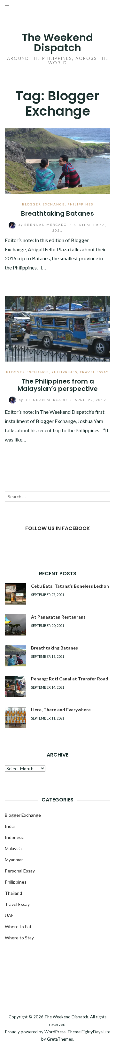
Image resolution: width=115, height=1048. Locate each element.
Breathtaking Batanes (57, 213)
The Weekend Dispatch (57, 42)
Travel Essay (94, 372)
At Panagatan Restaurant (58, 617)
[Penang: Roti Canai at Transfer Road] (15, 686)
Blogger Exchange (43, 204)
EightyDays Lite (95, 1031)
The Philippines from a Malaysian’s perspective (58, 385)
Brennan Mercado (43, 224)
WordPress (54, 1031)
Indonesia (15, 837)
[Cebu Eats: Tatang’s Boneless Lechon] (15, 594)
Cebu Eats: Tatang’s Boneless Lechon (70, 586)
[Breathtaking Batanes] (57, 160)
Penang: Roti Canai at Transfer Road (69, 678)
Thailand (13, 893)
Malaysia (13, 848)
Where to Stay (19, 937)
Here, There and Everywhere (61, 709)
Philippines (80, 204)
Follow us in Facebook (57, 528)
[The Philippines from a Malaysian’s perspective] (57, 328)
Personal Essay (20, 870)
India (10, 826)
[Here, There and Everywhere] (15, 717)
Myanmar (14, 859)
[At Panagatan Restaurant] (15, 624)
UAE (9, 915)
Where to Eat (18, 926)
